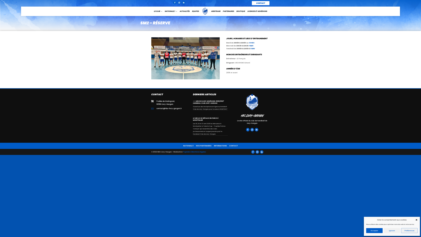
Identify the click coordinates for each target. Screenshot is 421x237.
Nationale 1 (170, 11)
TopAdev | (187, 152)
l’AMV (251, 46)
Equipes (195, 11)
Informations (220, 146)
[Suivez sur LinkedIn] (183, 2)
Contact (233, 146)
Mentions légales (199, 152)
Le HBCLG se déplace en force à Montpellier (205, 119)
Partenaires (228, 11)
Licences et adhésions (257, 11)
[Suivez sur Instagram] (179, 2)
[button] (416, 220)
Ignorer (392, 231)
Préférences (409, 231)
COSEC (251, 43)
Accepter (374, 231)
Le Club (157, 11)
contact (260, 3)
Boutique (240, 11)
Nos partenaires (203, 146)
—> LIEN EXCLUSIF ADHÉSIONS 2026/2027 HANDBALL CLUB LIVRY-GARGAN (208, 102)
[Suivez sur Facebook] (175, 2)
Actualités (185, 11)
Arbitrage (215, 11)
